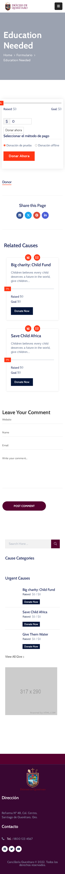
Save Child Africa (35, 612)
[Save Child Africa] (12, 618)
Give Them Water (35, 634)
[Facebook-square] (5, 849)
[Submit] (55, 544)
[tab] (6, 183)
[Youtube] (19, 849)
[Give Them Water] (12, 640)
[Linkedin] (45, 215)
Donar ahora (13, 130)
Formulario (24, 55)
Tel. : (20, 839)
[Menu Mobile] (58, 6)
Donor (6, 182)
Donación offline (48, 145)
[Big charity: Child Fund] (12, 595)
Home (7, 55)
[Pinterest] (36, 215)
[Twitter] (28, 215)
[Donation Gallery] (28, 258)
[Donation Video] (37, 258)
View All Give (14, 657)
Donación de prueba (19, 145)
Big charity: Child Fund (39, 590)
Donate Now (31, 601)
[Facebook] (19, 215)
